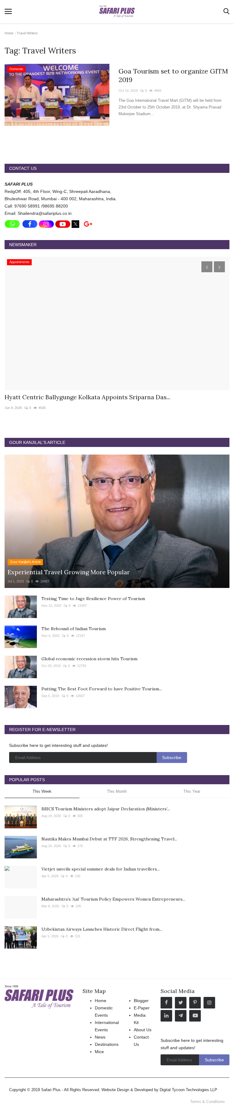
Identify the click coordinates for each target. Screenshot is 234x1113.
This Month (117, 791)
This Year (191, 791)
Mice (99, 1051)
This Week (42, 791)
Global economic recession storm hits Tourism (89, 658)
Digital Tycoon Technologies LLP (188, 1089)
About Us (142, 1029)
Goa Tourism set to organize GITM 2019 (173, 75)
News (100, 1037)
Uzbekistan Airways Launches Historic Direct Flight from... (101, 929)
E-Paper (142, 1007)
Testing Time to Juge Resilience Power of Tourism (93, 598)
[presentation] (206, 266)
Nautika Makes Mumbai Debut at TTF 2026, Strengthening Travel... (109, 839)
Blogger (141, 1000)
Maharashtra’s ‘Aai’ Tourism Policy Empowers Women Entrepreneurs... (113, 899)
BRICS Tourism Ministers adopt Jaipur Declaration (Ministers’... (105, 809)
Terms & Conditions (207, 1101)
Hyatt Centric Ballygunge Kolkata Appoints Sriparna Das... (87, 397)
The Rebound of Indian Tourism (73, 628)
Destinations (107, 1044)
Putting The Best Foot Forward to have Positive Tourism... (101, 689)
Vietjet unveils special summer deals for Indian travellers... (100, 869)
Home (9, 33)
